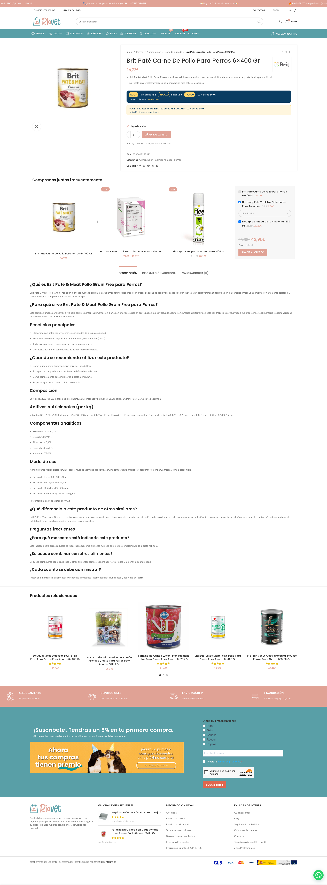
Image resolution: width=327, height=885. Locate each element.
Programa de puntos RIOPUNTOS (183, 847)
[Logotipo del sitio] (46, 21)
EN (109, 862)
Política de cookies (176, 818)
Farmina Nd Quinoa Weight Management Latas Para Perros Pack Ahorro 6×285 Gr (163, 657)
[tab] (128, 271)
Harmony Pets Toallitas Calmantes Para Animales (131, 251)
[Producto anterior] (282, 52)
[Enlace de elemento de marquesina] (108, 3)
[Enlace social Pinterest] (148, 166)
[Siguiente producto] (289, 52)
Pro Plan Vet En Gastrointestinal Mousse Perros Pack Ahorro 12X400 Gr (272, 657)
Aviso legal (171, 812)
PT (107, 862)
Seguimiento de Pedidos (246, 824)
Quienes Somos (242, 812)
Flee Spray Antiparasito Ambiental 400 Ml (198, 251)
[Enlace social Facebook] (286, 10)
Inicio (130, 51)
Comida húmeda (173, 51)
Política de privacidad (177, 824)
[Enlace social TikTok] (295, 10)
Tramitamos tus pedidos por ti (250, 842)
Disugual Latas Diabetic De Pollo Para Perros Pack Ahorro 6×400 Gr (217, 657)
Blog (236, 818)
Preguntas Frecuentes (177, 842)
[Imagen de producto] (109, 628)
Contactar (239, 836)
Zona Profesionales (244, 847)
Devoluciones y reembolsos (180, 836)
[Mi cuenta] (280, 21)
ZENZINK (98, 862)
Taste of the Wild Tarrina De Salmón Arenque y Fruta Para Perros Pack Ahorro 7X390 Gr (109, 661)
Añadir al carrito (156, 134)
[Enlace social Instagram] (290, 10)
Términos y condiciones (178, 830)
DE (115, 862)
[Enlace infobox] (107, 696)
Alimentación (154, 51)
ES (104, 862)
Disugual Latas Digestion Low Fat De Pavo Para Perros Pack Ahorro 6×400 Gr (55, 657)
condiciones (153, 99)
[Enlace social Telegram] (157, 166)
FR (112, 862)
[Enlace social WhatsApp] (153, 166)
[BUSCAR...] (259, 21)
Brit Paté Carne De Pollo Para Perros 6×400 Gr (63, 253)
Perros (139, 51)
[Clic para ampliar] (36, 126)
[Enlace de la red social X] (144, 166)
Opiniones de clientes (245, 830)
